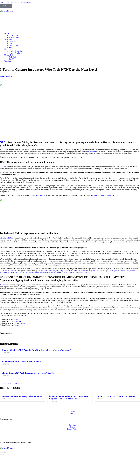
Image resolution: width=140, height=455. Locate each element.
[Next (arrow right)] (3, 454)
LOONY (94, 195)
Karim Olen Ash (15, 272)
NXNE (3, 142)
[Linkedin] (14, 16)
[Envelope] (2, 25)
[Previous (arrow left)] (1, 454)
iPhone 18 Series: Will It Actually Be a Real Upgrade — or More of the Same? (36, 350)
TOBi (116, 195)
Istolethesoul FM (6, 238)
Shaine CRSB (55, 272)
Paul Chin (73, 272)
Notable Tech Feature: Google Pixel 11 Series (22, 396)
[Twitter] (20, 16)
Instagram (16, 319)
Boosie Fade (4, 272)
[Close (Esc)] (1, 452)
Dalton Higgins (53, 270)
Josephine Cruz (93, 270)
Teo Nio (66, 272)
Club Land (92, 152)
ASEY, (37, 272)
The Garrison (40, 195)
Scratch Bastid (85, 272)
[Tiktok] (26, 16)
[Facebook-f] (8, 16)
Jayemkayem (112, 270)
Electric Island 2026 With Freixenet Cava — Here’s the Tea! (28, 373)
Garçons (101, 195)
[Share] (3, 452)
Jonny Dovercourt (65, 270)
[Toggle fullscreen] (5, 452)
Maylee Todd (42, 270)
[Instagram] (2, 16)
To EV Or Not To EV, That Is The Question (21, 361)
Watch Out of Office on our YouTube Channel (16, 3)
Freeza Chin (125, 270)
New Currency (45, 272)
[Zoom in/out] (7, 452)
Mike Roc (133, 270)
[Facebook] (8, 436)
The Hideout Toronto (9, 270)
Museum (3, 285)
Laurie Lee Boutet (79, 270)
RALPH (3, 167)
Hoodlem (108, 195)
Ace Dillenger (29, 272)
